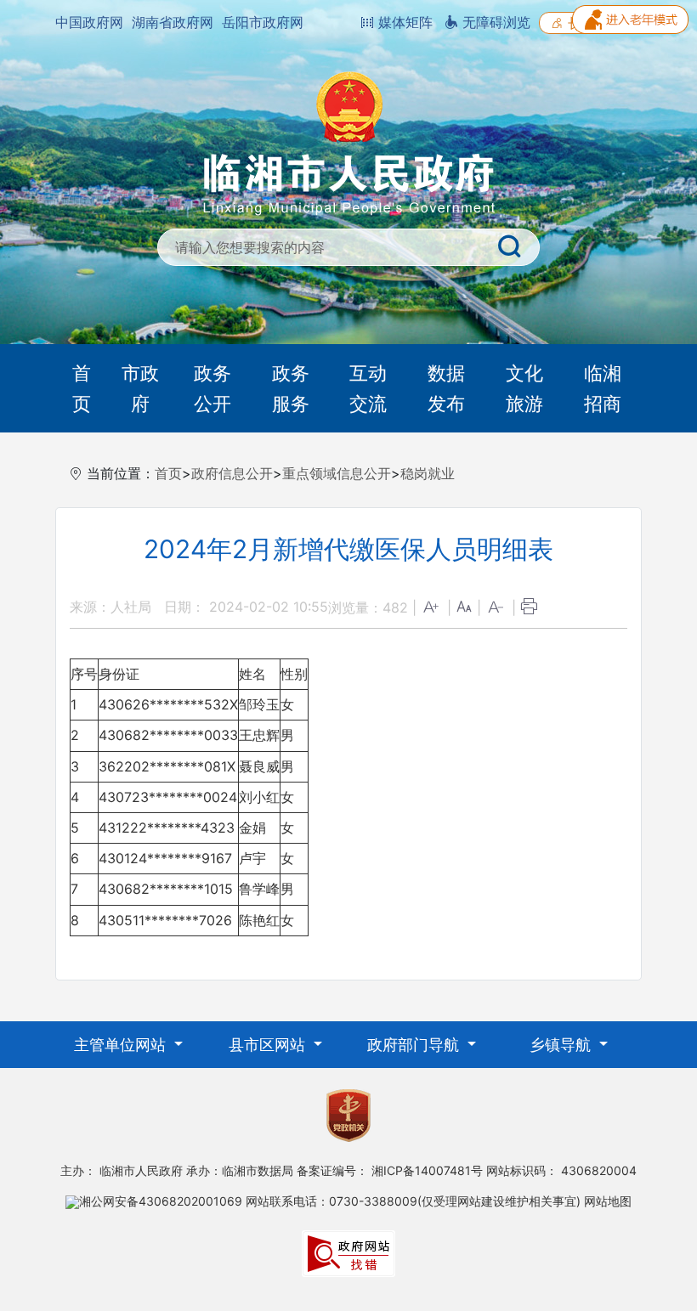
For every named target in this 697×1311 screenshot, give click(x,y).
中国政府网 (89, 22)
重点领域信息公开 (336, 473)
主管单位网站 (122, 1045)
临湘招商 (602, 388)
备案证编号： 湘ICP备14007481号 (390, 1170)
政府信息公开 (232, 473)
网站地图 (608, 1201)
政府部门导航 (415, 1045)
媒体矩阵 (403, 22)
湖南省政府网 (172, 22)
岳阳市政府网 (262, 22)
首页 (81, 388)
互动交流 (368, 388)
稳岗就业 (427, 473)
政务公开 (212, 388)
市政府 (140, 388)
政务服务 (290, 388)
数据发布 (446, 388)
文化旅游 (524, 388)
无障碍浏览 (494, 22)
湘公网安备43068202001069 (160, 1201)
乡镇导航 (562, 1045)
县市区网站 (269, 1045)
